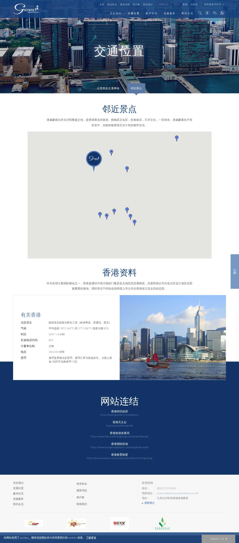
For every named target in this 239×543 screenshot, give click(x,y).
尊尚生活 (187, 13)
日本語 (194, 4)
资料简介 (149, 502)
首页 (102, 4)
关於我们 (116, 13)
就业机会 (112, 4)
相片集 (136, 4)
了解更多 (91, 537)
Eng (177, 4)
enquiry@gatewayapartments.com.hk (177, 493)
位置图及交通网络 (108, 88)
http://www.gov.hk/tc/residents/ (119, 414)
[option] (33, 523)
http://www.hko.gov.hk (119, 425)
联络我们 (148, 4)
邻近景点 (136, 88)
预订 (235, 271)
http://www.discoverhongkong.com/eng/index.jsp (119, 436)
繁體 (185, 4)
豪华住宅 (152, 13)
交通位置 (134, 13)
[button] (107, 217)
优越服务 (170, 13)
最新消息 (125, 4)
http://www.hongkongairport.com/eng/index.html (119, 447)
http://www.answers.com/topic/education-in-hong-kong (119, 458)
